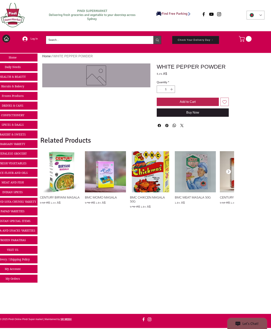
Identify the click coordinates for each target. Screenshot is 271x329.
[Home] (6, 39)
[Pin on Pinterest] (166, 125)
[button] (246, 39)
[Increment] (171, 89)
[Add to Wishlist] (224, 102)
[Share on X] (182, 125)
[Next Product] (228, 171)
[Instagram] (149, 319)
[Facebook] (143, 319)
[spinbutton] (165, 89)
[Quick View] (60, 171)
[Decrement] (159, 89)
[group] (137, 180)
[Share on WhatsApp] (174, 125)
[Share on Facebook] (159, 125)
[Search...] (157, 40)
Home (46, 56)
